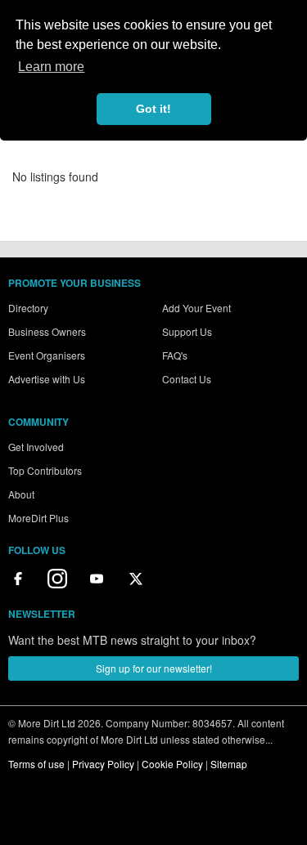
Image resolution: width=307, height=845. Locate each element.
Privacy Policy (103, 764)
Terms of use (36, 764)
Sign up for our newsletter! (154, 668)
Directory (28, 308)
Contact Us (186, 379)
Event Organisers (46, 355)
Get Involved (36, 447)
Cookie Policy (172, 764)
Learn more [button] (51, 67)
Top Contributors (45, 470)
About (21, 494)
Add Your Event (196, 308)
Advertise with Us (46, 379)
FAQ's (174, 355)
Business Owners (47, 331)
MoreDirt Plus (38, 518)
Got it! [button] (153, 108)
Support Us (187, 331)
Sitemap (228, 764)
